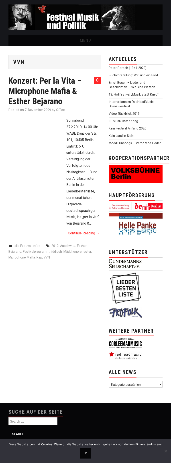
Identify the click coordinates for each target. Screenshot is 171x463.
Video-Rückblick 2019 (124, 114)
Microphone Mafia (21, 257)
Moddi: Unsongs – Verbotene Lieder (135, 143)
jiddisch (56, 252)
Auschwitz (67, 246)
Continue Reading (84, 233)
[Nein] (165, 451)
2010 (55, 246)
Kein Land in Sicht (121, 136)
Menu (85, 40)
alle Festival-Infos (27, 246)
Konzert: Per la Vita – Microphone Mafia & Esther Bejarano (45, 91)
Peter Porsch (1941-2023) (128, 68)
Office (60, 110)
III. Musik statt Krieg (123, 121)
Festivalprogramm (36, 252)
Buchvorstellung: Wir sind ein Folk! (133, 75)
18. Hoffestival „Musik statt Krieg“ (134, 94)
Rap (39, 257)
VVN (47, 257)
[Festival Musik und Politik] (85, 17)
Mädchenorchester (77, 252)
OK (86, 453)
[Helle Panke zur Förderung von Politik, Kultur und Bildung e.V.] (136, 226)
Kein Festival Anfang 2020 (127, 128)
